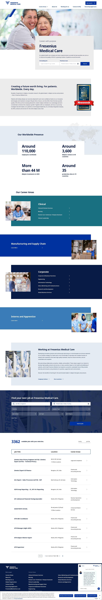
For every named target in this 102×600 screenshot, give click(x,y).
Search (85, 64)
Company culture (43, 379)
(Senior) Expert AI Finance (22, 470)
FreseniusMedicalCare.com (13, 589)
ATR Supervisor (19, 547)
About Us (54, 6)
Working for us (65, 6)
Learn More (14, 248)
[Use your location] (78, 63)
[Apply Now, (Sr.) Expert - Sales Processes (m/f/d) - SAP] (87, 480)
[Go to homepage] (13, 3)
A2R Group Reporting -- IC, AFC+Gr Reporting (29, 489)
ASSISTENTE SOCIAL (20, 509)
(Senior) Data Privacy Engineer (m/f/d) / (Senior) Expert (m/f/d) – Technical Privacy (30, 460)
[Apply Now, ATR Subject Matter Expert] (87, 538)
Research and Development (45, 289)
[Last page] (62, 556)
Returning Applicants (90, 6)
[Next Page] (60, 556)
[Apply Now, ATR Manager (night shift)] (87, 529)
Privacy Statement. (18, 598)
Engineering (41, 279)
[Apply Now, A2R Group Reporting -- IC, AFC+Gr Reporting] (87, 490)
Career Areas (42, 6)
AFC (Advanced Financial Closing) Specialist (28, 499)
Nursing (40, 211)
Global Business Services (45, 292)
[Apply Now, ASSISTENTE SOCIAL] (87, 509)
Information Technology (45, 282)
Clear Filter (14, 418)
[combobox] (68, 64)
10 (57, 556)
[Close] (99, 595)
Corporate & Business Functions (47, 276)
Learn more (14, 320)
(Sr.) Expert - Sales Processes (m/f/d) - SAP (28, 480)
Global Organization (11, 582)
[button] (30, 409)
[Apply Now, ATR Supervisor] (87, 548)
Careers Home (9, 575)
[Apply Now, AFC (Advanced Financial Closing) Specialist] (87, 499)
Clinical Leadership (43, 218)
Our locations (58, 379)
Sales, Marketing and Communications (48, 286)
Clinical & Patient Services (45, 208)
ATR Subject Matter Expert (23, 538)
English (96, 598)
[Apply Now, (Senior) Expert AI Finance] (87, 471)
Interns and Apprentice (64, 582)
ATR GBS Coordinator (21, 519)
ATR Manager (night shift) (22, 528)
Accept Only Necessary (80, 595)
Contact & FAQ (77, 6)
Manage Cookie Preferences (66, 595)
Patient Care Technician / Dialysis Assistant (50, 215)
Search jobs (80, 423)
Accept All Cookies (92, 595)
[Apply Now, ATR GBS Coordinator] (87, 519)
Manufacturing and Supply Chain (38, 584)
